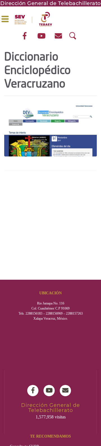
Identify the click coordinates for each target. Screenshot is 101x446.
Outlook (67, 390)
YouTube (50, 390)
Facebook (34, 390)
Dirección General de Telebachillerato (50, 3)
